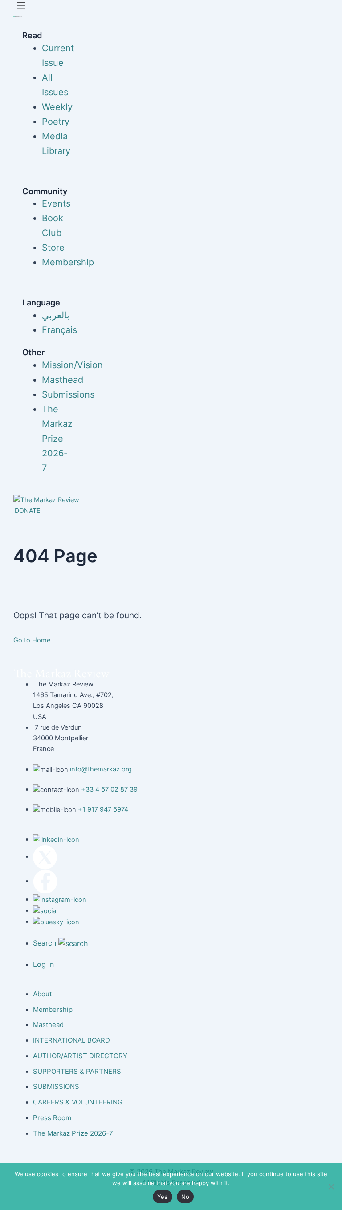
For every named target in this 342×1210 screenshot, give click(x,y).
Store (53, 247)
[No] (330, 1186)
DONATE (27, 510)
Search (45, 942)
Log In (43, 964)
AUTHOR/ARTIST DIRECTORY (80, 1056)
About (42, 994)
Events (56, 203)
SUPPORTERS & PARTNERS (77, 1071)
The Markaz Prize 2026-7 (57, 438)
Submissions (68, 394)
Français (59, 330)
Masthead (62, 379)
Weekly (57, 107)
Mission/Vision (72, 365)
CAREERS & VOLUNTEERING (77, 1102)
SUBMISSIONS (56, 1086)
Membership (68, 262)
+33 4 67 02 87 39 (109, 789)
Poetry (55, 121)
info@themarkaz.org (101, 769)
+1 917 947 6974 (103, 809)
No (185, 1196)
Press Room (52, 1117)
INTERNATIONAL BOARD (71, 1040)
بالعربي (55, 315)
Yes (162, 1196)
